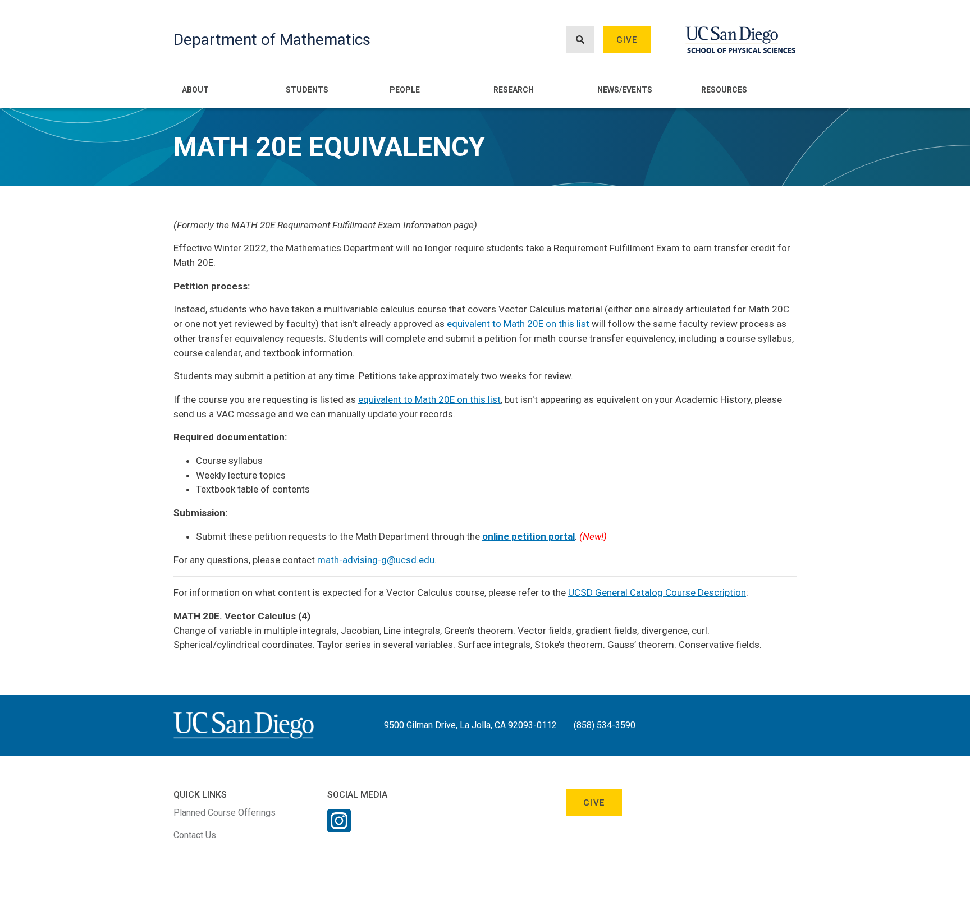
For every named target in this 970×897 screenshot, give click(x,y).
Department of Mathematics (271, 39)
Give (627, 40)
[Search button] (580, 40)
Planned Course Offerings (224, 812)
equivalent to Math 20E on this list (518, 323)
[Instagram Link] (339, 828)
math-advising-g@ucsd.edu (375, 559)
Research (513, 89)
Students (307, 89)
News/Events (624, 89)
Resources (724, 89)
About (195, 89)
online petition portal (528, 536)
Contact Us (194, 835)
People (405, 89)
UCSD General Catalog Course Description (657, 592)
